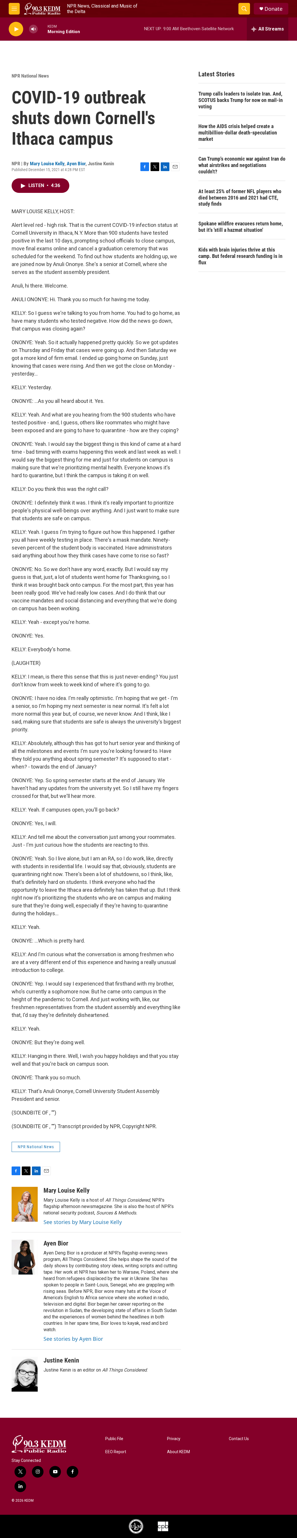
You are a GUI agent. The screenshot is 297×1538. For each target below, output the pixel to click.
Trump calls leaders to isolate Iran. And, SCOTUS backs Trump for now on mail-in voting (240, 100)
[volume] (33, 29)
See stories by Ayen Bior (73, 1338)
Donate (273, 9)
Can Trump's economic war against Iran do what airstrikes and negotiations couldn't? (241, 165)
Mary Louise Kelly (47, 163)
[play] (16, 29)
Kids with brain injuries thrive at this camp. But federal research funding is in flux (240, 256)
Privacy (173, 1439)
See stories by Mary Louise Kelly (83, 1221)
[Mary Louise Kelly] (25, 1204)
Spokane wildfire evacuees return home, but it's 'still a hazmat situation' (240, 226)
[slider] (43, 29)
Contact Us (239, 1439)
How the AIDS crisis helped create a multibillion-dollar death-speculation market (237, 132)
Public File (114, 1439)
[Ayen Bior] (25, 1257)
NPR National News (30, 76)
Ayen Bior (76, 163)
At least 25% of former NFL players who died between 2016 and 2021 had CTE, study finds (239, 197)
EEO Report (115, 1452)
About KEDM (178, 1452)
